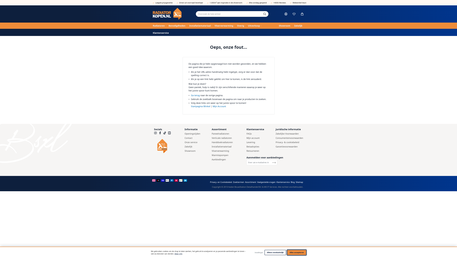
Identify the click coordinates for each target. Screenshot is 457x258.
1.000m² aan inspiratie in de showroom (226, 2)
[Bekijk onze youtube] (169, 133)
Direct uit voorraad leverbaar (191, 2)
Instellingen (259, 252)
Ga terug (195, 95)
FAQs (249, 133)
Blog (293, 182)
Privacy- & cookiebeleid (287, 142)
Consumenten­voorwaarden (289, 138)
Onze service (191, 142)
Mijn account (253, 138)
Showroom (190, 150)
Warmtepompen (220, 155)
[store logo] (172, 14)
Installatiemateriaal (222, 146)
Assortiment (250, 182)
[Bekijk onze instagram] (155, 133)
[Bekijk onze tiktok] (164, 133)
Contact (188, 138)
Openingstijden (192, 133)
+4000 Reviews (279, 2)
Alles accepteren (297, 252)
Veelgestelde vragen (266, 182)
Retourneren (252, 150)
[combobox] (232, 14)
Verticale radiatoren (222, 138)
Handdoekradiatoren (222, 142)
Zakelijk (188, 146)
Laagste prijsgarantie (164, 2)
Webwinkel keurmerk (301, 2)
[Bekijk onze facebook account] (160, 133)
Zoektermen (238, 182)
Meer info (178, 254)
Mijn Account (219, 106)
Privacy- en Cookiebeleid (221, 182)
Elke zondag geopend (258, 2)
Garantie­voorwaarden (287, 146)
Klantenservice (283, 182)
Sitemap (299, 182)
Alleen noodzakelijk (275, 252)
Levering (250, 142)
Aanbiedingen (219, 159)
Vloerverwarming (220, 150)
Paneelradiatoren (220, 133)
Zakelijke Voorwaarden (287, 133)
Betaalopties (252, 146)
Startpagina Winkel (200, 106)
